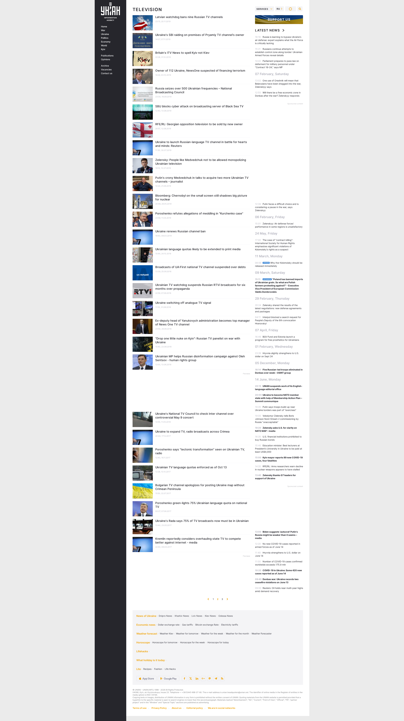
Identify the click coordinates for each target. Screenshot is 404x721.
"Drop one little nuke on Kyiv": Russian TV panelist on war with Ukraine (197, 340)
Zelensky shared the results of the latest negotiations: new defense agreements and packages (278, 308)
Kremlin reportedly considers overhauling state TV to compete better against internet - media (198, 540)
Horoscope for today (218, 642)
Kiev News (210, 615)
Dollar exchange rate (168, 624)
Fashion (158, 669)
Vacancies (106, 69)
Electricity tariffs (229, 624)
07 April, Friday (266, 330)
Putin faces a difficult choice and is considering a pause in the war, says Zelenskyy (277, 207)
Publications (107, 55)
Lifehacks (142, 651)
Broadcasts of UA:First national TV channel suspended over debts (200, 267)
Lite (138, 669)
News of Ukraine (146, 615)
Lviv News (197, 615)
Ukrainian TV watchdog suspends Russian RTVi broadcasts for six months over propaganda (200, 286)
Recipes (147, 669)
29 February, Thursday (272, 298)
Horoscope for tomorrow (164, 642)
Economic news (145, 624)
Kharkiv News (182, 615)
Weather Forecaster (262, 633)
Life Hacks (170, 669)
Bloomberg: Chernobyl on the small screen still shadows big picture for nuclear (201, 197)
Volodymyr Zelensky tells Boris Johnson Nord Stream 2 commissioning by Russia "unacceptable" (277, 418)
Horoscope (143, 642)
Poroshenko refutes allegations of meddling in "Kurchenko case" (199, 213)
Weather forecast (146, 633)
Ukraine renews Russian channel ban (180, 231)
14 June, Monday (268, 379)
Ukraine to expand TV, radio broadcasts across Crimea (192, 431)
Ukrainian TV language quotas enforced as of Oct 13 (191, 467)
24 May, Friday (266, 233)
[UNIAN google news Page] (203, 678)
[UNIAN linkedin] (196, 678)
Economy (105, 41)
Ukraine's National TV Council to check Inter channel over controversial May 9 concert (194, 415)
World (104, 45)
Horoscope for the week (192, 642)
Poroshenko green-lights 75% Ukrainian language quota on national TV (201, 504)
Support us (279, 19)
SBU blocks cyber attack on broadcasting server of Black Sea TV (199, 106)
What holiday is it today (150, 660)
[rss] (222, 678)
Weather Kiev (166, 633)
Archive (105, 65)
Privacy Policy (159, 708)
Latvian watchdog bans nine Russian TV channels (189, 17)
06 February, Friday (270, 217)
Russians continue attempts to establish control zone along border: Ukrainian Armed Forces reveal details (278, 52)
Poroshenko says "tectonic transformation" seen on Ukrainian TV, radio (200, 451)
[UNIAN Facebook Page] (184, 678)
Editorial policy (195, 708)
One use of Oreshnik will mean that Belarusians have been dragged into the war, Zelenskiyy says (278, 83)
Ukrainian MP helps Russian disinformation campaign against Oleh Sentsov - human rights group (200, 358)
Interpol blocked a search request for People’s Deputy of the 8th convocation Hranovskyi (278, 320)
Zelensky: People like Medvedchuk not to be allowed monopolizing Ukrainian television (200, 161)
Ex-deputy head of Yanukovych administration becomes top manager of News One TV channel (202, 322)
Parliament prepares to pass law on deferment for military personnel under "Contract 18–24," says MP (277, 64)
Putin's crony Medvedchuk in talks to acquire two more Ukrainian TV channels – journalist (202, 179)
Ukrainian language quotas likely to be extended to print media (198, 249)
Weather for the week (212, 633)
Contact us (106, 73)
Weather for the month (237, 633)
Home (104, 26)
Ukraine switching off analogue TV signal (183, 302)
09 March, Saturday (270, 273)
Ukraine (105, 34)
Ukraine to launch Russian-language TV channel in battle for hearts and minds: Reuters (201, 143)
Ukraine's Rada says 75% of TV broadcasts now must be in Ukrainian (202, 520)
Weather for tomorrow (187, 633)
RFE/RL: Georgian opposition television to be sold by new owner (199, 124)
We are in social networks (221, 708)
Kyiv (103, 49)
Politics (104, 38)
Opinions (105, 59)
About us (176, 708)
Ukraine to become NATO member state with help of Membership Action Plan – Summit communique (278, 398)
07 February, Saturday (272, 74)
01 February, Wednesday (274, 346)
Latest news (267, 30)
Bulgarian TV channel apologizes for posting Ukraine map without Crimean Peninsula (199, 487)
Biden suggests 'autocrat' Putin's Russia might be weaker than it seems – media (276, 534)
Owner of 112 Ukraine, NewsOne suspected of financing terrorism (200, 70)
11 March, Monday (269, 256)
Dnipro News (165, 615)
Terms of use (139, 708)
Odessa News (225, 615)
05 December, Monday (272, 363)
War (103, 30)
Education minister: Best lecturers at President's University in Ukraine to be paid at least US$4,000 (278, 448)
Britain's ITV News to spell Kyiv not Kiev (182, 52)
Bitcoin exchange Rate (207, 624)
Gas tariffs (187, 624)
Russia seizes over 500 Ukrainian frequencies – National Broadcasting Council (193, 90)
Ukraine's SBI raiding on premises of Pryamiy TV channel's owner (199, 35)
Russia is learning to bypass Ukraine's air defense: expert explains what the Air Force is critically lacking (279, 40)
